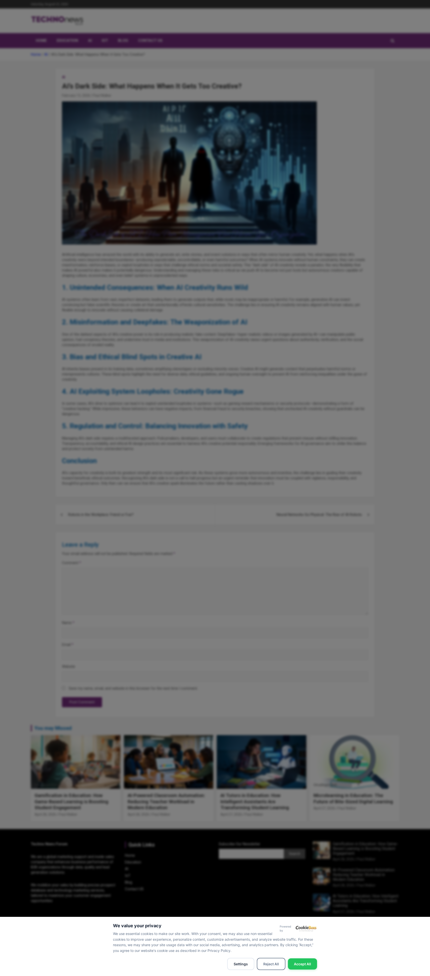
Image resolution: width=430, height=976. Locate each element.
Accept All (302, 964)
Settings (241, 964)
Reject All (271, 964)
